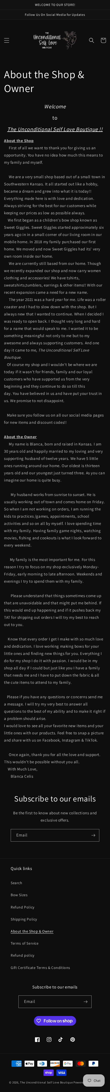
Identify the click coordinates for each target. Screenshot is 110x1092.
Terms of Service (25, 943)
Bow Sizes (19, 894)
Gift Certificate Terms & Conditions (40, 967)
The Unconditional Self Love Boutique (46, 1082)
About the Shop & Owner (32, 931)
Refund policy (22, 955)
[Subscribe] (93, 835)
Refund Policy (22, 907)
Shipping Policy (24, 919)
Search (16, 882)
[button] (7, 40)
